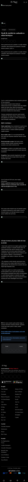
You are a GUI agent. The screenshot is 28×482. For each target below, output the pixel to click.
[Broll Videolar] (17, 480)
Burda (2, 409)
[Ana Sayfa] (4, 366)
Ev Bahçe (3, 412)
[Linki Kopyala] (20, 350)
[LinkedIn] (15, 376)
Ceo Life (3, 391)
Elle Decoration (19, 409)
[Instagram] (3, 376)
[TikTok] (19, 376)
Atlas (2, 402)
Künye (2, 431)
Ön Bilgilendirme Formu (5, 441)
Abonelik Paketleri (5, 426)
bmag (11, 468)
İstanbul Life (18, 394)
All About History (5, 399)
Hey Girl (3, 420)
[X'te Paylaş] (5, 41)
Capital (17, 417)
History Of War (19, 389)
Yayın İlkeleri (4, 460)
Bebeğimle (17, 414)
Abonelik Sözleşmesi (6, 448)
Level (16, 407)
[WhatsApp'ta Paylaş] (8, 41)
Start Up (17, 402)
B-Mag (3, 407)
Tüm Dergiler (4, 389)
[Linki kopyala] (14, 41)
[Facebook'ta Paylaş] (2, 41)
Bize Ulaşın (4, 434)
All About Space (19, 412)
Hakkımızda (4, 429)
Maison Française (5, 396)
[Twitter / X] (11, 376)
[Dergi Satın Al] (10, 480)
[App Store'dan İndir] (6, 382)
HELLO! (3, 417)
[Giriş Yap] (24, 480)
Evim (2, 414)
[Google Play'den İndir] (18, 382)
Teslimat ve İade (5, 457)
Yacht (16, 404)
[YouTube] (7, 376)
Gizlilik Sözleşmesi (5, 445)
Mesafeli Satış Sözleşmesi (4, 451)
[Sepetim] (24, 2)
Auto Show (4, 404)
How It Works (18, 391)
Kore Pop (17, 396)
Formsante (3, 394)
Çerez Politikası (5, 454)
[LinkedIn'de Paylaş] (11, 41)
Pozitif (16, 399)
